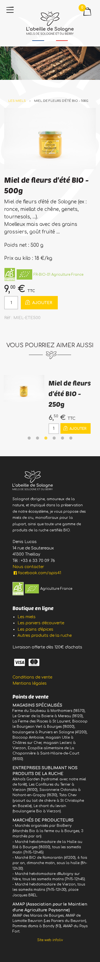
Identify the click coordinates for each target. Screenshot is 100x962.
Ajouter (41, 303)
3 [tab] (46, 438)
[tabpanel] (50, 404)
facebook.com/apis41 (39, 573)
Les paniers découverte (41, 623)
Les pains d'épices (35, 629)
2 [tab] (37, 438)
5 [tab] (62, 438)
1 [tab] (29, 438)
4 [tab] (54, 438)
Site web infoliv (50, 940)
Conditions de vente (32, 677)
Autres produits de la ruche (45, 635)
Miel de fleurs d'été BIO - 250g (67, 393)
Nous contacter (28, 567)
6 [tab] (71, 438)
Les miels (17, 101)
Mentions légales (29, 683)
